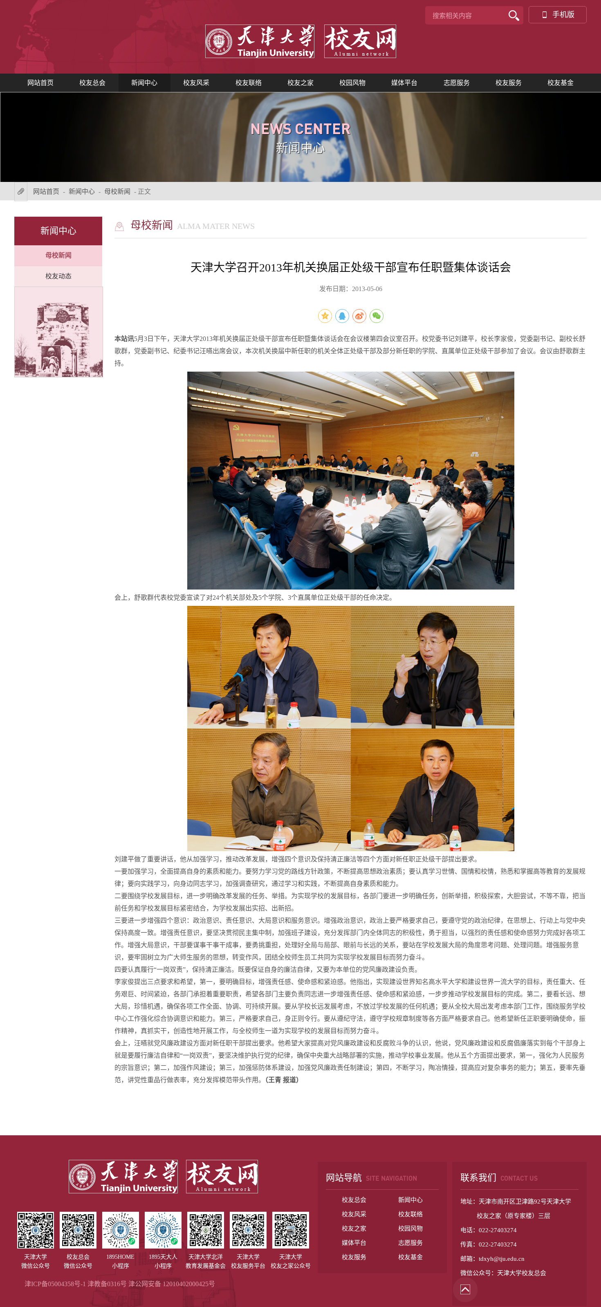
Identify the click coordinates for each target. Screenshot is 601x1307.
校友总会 (92, 82)
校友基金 (560, 82)
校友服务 (509, 82)
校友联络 (248, 82)
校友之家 (300, 82)
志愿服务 (457, 82)
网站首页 (40, 82)
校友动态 (58, 276)
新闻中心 (144, 82)
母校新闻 (117, 191)
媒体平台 (404, 82)
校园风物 (352, 82)
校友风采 (196, 82)
